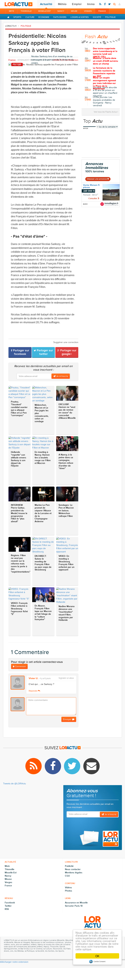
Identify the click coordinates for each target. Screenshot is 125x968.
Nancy (60, 11)
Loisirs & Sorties (79, 17)
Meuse (74, 11)
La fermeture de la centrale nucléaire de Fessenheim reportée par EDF (104, 71)
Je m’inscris (62, 376)
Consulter (93, 198)
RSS (7, 909)
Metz (11, 11)
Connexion (20, 666)
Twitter (8, 905)
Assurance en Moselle (76, 902)
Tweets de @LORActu (14, 783)
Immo (91, 4)
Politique (110, 17)
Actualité (46, 4)
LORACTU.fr (11, 26)
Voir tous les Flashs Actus (105, 112)
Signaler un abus (66, 678)
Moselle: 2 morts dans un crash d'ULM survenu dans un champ (105, 61)
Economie (43, 17)
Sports (17, 17)
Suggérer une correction (65, 342)
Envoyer (67, 719)
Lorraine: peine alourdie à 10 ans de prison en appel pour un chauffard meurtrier (105, 91)
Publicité (69, 866)
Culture (29, 17)
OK (97, 956)
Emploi (77, 4)
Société (97, 17)
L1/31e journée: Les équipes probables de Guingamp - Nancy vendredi (104, 101)
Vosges (88, 11)
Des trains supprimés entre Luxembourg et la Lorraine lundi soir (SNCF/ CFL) (105, 52)
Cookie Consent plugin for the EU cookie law (97, 961)
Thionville (26, 11)
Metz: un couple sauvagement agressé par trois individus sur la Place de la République (104, 81)
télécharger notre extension (14, 962)
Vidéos (68, 887)
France (102, 11)
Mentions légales (73, 872)
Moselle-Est (44, 11)
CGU (67, 875)
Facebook (10, 902)
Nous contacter (73, 869)
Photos (68, 890)
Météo (62, 4)
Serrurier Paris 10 (74, 905)
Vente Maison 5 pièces (91, 186)
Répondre (33, 691)
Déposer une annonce (97, 179)
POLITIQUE (26, 26)
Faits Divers (59, 17)
